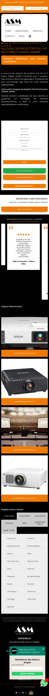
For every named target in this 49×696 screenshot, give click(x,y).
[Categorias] (30, 36)
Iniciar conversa (27, 674)
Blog (21, 36)
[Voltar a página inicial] (24, 22)
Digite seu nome (24, 128)
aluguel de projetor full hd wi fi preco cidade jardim (6, 46)
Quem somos (22, 31)
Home (8, 31)
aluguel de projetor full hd (25, 43)
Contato (10, 36)
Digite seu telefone (24, 140)
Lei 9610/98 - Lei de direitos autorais (35, 621)
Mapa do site (24, 680)
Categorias (15, 43)
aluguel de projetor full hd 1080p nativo (36, 43)
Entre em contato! (36, 8)
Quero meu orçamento (24, 209)
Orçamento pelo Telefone (24, 177)
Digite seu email (24, 134)
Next (46, 261)
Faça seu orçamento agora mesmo (12, 8)
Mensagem (24, 146)
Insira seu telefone (17, 665)
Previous (2, 261)
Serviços (37, 31)
